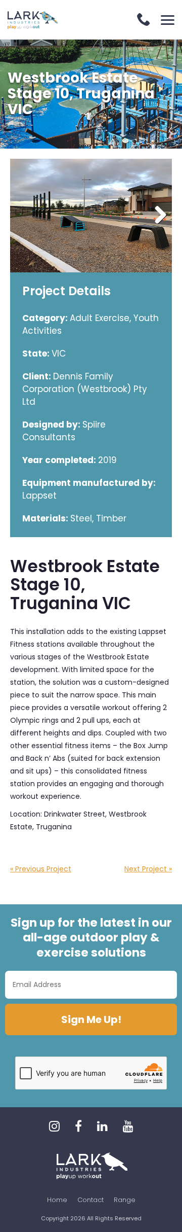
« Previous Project (40, 869)
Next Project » (148, 869)
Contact (90, 1200)
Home (57, 1200)
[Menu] (167, 20)
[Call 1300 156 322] (144, 20)
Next (157, 215)
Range (124, 1200)
